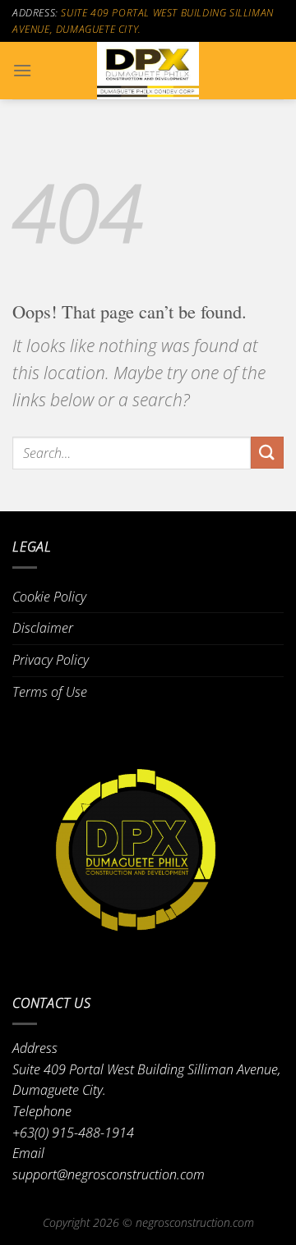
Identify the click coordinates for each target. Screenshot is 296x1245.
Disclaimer (42, 628)
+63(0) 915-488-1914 (73, 1133)
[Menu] (22, 70)
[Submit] (267, 453)
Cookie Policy (49, 597)
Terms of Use (49, 692)
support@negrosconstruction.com (108, 1174)
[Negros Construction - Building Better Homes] (148, 70)
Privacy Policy (50, 660)
